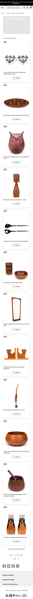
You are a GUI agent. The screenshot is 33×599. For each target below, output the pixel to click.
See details (16, 78)
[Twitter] (8, 566)
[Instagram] (17, 566)
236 (21, 555)
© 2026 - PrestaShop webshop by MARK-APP (16, 590)
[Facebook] (4, 566)
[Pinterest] (13, 566)
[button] (24, 7)
